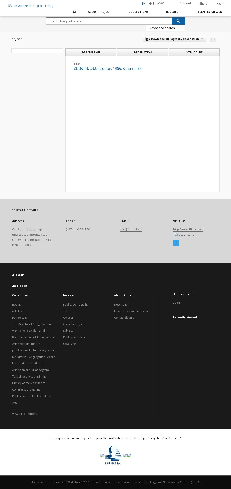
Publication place (74, 337)
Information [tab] (143, 52)
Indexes (172, 12)
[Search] (178, 21)
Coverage (69, 344)
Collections (139, 12)
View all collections (24, 414)
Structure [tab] (194, 52)
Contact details (124, 318)
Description (121, 304)
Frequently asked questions (132, 311)
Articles (17, 311)
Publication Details (75, 304)
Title (66, 311)
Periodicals (19, 318)
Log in (177, 302)
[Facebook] (176, 243)
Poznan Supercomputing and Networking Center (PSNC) (160, 482)
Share (203, 3)
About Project (99, 12)
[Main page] (74, 12)
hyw (160, 3)
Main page (19, 286)
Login (219, 3)
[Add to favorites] (213, 39)
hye (151, 3)
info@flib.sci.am (131, 229)
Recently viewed (209, 12)
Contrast (185, 3)
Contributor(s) (72, 324)
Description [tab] (91, 52)
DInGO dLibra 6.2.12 (75, 482)
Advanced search (162, 28)
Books (16, 304)
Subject (68, 331)
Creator (68, 318)
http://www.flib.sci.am (188, 229)
